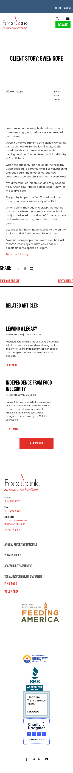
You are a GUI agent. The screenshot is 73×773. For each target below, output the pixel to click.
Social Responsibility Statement (23, 576)
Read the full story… (18, 254)
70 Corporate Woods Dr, (17, 520)
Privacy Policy (13, 555)
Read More (12, 365)
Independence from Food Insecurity (29, 386)
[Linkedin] (46, 759)
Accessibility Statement (18, 566)
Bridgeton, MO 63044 (15, 523)
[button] (57, 18)
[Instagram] (33, 759)
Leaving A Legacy (21, 328)
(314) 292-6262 (12, 501)
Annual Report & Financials (20, 544)
